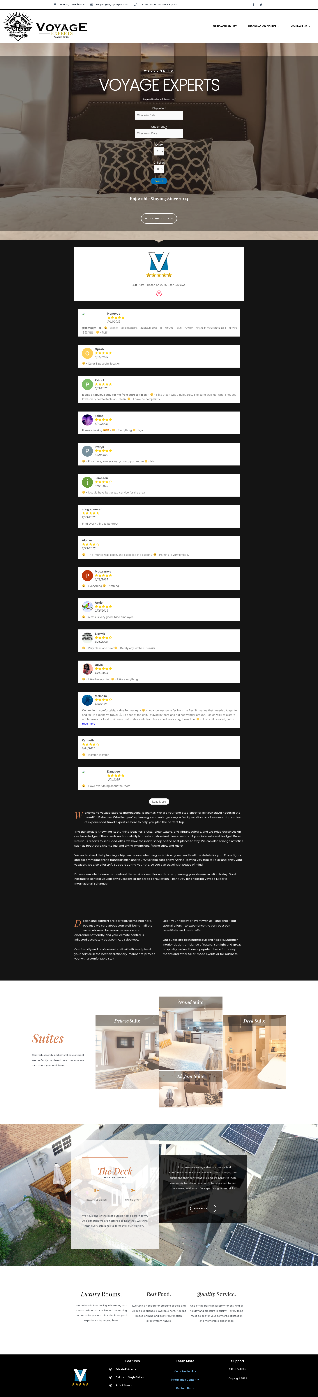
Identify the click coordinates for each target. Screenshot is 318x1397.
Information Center (262, 26)
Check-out (159, 126)
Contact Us (299, 26)
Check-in (159, 108)
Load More (159, 801)
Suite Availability (225, 26)
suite (127, 1021)
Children (159, 162)
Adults (159, 145)
